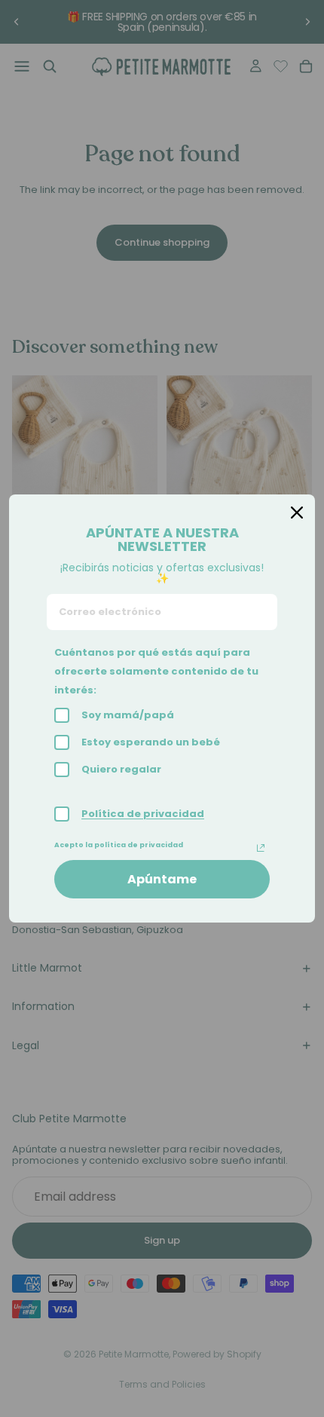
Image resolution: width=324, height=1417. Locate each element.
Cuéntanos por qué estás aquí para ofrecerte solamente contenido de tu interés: (156, 671)
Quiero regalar (121, 769)
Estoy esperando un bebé (150, 742)
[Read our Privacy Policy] (261, 848)
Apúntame (162, 879)
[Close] (297, 512)
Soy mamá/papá (127, 715)
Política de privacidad (142, 813)
